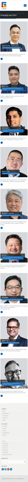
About (4, 411)
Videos (4, 420)
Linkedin (11, 469)
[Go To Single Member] (14, 36)
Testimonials (5, 445)
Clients (4, 441)
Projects (4, 430)
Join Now (4, 435)
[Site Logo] (3, 5)
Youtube (8, 469)
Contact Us (5, 417)
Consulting (5, 426)
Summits (4, 428)
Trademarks (5, 450)
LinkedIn (2, 59)
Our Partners (5, 415)
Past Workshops (6, 433)
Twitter (5, 469)
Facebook (3, 469)
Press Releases (6, 413)
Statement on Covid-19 (7, 454)
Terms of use (5, 447)
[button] (25, 5)
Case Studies (5, 443)
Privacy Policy (5, 452)
